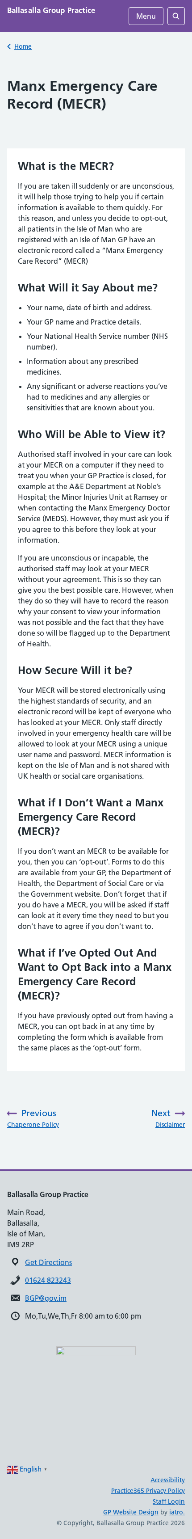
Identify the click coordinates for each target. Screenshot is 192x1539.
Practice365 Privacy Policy (148, 1491)
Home (23, 46)
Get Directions (48, 1262)
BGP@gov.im (46, 1298)
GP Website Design (131, 1512)
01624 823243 (48, 1280)
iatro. (177, 1512)
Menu (146, 16)
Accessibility (167, 1480)
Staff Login (169, 1501)
